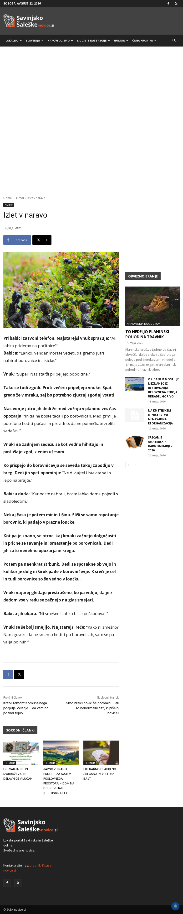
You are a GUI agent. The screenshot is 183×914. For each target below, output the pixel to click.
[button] (174, 40)
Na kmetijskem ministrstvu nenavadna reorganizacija (160, 416)
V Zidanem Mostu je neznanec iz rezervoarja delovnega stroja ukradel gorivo (163, 387)
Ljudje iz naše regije (92, 40)
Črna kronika (142, 40)
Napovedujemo (58, 40)
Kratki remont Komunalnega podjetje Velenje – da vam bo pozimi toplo (26, 708)
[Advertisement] (91, 87)
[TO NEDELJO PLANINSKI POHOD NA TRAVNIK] (152, 306)
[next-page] (136, 465)
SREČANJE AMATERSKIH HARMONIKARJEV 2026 (160, 443)
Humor (119, 40)
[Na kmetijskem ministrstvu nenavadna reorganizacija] (134, 415)
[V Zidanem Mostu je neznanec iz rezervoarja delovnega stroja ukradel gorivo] (134, 384)
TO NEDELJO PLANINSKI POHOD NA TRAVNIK (147, 334)
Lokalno (11, 40)
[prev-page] (128, 465)
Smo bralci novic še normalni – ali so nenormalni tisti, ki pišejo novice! (92, 708)
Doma (7, 198)
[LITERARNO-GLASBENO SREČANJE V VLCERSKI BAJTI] (101, 753)
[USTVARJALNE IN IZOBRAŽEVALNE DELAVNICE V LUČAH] (21, 753)
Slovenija (33, 40)
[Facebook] (168, 3)
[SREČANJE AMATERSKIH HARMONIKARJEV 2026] (134, 442)
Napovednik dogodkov (143, 323)
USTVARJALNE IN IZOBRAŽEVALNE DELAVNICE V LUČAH (17, 773)
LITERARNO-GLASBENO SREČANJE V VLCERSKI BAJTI (99, 773)
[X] (176, 3)
